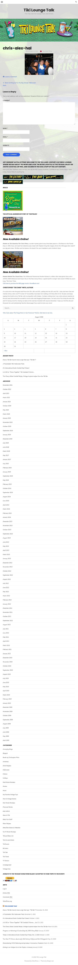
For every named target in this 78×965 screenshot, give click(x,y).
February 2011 (7, 649)
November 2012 (7, 567)
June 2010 (6, 682)
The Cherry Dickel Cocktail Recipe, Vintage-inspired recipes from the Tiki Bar (25, 376)
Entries (6, 893)
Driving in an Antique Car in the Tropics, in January (18, 947)
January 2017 (7, 459)
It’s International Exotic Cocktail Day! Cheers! (16, 368)
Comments (7, 897)
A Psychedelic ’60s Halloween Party (13, 364)
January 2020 (7, 418)
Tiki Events (6, 844)
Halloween (6, 770)
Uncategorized (7, 865)
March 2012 (6, 596)
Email (5, 137)
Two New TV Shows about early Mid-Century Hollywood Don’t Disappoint (25, 939)
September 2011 (8, 620)
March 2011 (6, 645)
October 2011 (7, 616)
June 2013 (6, 542)
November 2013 (7, 525)
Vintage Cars (6, 869)
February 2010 (7, 699)
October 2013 (7, 530)
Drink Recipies (7, 766)
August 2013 (7, 538)
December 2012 (7, 563)
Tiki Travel (6, 857)
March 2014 (6, 509)
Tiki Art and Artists (8, 840)
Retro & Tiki (6, 815)
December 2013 (7, 521)
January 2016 (7, 472)
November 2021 (7, 385)
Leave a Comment (11, 77)
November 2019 (7, 422)
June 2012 (6, 587)
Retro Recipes (7, 823)
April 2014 (6, 505)
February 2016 (7, 468)
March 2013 (6, 554)
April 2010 (6, 691)
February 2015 (7, 484)
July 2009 (6, 728)
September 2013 (8, 534)
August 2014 (7, 497)
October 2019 (7, 426)
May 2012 (6, 592)
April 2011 (6, 641)
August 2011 (7, 625)
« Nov (5, 351)
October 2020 (7, 406)
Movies (5, 786)
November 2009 (7, 711)
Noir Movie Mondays (9, 803)
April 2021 (6, 393)
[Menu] (2, 2)
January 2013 (7, 558)
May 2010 (6, 687)
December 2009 (7, 707)
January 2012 (7, 604)
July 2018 (6, 443)
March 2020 (6, 414)
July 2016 (6, 464)
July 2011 (6, 629)
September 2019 (8, 431)
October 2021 (7, 389)
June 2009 (6, 732)
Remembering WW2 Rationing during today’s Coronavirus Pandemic (23, 943)
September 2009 (8, 720)
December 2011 (7, 608)
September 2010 (8, 670)
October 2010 (7, 666)
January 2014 (7, 517)
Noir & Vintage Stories (9, 799)
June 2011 (6, 633)
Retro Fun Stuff (7, 819)
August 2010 (7, 674)
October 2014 (7, 488)
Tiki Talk (5, 852)
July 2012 (6, 583)
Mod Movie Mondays (9, 782)
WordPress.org (7, 901)
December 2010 (7, 658)
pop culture (6, 811)
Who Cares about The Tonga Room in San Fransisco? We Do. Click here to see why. (27, 313)
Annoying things (8, 749)
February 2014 (7, 513)
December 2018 (7, 439)
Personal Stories (8, 807)
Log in (5, 889)
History (5, 774)
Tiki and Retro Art (8, 836)
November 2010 (7, 662)
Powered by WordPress (31, 961)
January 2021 (7, 402)
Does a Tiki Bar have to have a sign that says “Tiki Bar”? (19, 360)
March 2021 (6, 397)
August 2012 (7, 579)
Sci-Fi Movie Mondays (9, 832)
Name (5, 128)
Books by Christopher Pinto (11, 757)
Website (6, 145)
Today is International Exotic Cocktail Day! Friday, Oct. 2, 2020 (21, 935)
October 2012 (7, 571)
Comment (6, 100)
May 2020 (6, 410)
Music (4, 790)
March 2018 (6, 451)
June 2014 (6, 501)
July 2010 (6, 678)
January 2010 (7, 703)
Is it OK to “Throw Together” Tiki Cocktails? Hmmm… (18, 372)
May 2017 (6, 455)
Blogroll (5, 753)
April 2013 (6, 550)
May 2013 (6, 546)
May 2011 (6, 637)
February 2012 (7, 600)
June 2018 (6, 447)
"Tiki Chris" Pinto (47, 51)
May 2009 (6, 736)
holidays (5, 778)
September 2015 (8, 476)
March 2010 (6, 695)
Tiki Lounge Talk (39, 10)
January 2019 (7, 435)
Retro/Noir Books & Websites (11, 828)
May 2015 (6, 480)
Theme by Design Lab (47, 961)
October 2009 (7, 715)
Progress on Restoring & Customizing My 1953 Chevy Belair (21, 931)
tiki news (5, 848)
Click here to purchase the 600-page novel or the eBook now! (21, 283)
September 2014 (8, 492)
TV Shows (6, 861)
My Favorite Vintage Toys (10, 795)
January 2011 (7, 654)
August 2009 (7, 724)
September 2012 (8, 575)
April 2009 (6, 740)
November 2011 (7, 612)
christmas (6, 761)
